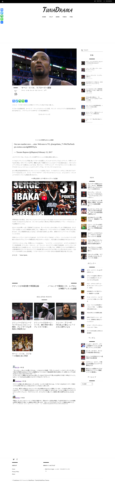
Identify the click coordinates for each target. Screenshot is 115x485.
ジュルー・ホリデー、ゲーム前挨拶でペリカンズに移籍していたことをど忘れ (94, 345)
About (13, 474)
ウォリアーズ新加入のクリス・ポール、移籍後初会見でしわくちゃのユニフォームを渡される (95, 186)
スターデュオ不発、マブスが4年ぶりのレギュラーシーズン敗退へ (95, 256)
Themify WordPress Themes (42, 480)
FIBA (71, 16)
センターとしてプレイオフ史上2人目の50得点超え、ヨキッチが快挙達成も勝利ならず (95, 211)
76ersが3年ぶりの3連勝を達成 (94, 312)
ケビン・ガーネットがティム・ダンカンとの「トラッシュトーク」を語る (94, 285)
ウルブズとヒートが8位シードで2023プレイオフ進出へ (95, 249)
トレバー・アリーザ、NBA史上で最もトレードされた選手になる (65, 325)
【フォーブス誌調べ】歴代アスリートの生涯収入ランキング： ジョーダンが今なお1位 (94, 278)
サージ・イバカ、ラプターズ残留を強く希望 (22, 355)
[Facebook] (1, 9)
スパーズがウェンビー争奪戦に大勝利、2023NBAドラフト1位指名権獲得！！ (95, 203)
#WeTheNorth (69, 144)
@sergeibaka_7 (57, 144)
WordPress (31, 480)
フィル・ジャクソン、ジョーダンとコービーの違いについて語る (94, 299)
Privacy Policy (15, 471)
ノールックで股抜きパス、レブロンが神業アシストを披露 (62, 287)
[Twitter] (1, 12)
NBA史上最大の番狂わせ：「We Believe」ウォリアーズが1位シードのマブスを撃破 (94, 99)
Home (44, 16)
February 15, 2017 (45, 152)
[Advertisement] (57, 30)
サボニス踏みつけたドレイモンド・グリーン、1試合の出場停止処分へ (95, 241)
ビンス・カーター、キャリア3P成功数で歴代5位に (94, 351)
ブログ (51, 16)
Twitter (98, 1)
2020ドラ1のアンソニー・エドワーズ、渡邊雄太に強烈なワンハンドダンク (94, 319)
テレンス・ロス (33, 90)
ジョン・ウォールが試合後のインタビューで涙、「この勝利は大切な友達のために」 (94, 307)
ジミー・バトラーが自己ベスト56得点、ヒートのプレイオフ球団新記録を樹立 (95, 227)
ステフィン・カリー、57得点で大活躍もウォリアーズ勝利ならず (94, 363)
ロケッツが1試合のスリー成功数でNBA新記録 (94, 357)
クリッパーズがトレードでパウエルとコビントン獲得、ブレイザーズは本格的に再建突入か (22, 326)
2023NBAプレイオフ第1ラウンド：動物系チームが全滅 (95, 219)
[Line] (1, 19)
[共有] (1, 22)
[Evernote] (1, 16)
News (58, 16)
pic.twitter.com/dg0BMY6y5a (25, 147)
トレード (40, 90)
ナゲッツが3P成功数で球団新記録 (25, 286)
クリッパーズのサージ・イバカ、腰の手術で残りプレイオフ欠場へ (43, 325)
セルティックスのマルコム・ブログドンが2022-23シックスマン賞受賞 (95, 234)
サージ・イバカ (25, 90)
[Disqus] (44, 384)
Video (65, 16)
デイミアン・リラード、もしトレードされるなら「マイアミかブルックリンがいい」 (95, 195)
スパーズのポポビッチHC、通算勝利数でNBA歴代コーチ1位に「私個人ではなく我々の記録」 (94, 90)
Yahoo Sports (23, 255)
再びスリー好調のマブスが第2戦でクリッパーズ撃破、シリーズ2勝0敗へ (94, 370)
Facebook (108, 1)
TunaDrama (16, 480)
